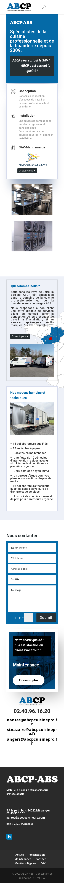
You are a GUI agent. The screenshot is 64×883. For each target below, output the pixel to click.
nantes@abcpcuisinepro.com (25, 817)
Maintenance (23, 859)
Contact (41, 859)
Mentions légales (25, 863)
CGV (43, 863)
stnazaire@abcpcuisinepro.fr (32, 731)
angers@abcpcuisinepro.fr (32, 741)
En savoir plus (26, 170)
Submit (46, 617)
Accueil (19, 854)
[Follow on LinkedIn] (9, 837)
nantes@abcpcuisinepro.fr (32, 721)
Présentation (37, 854)
